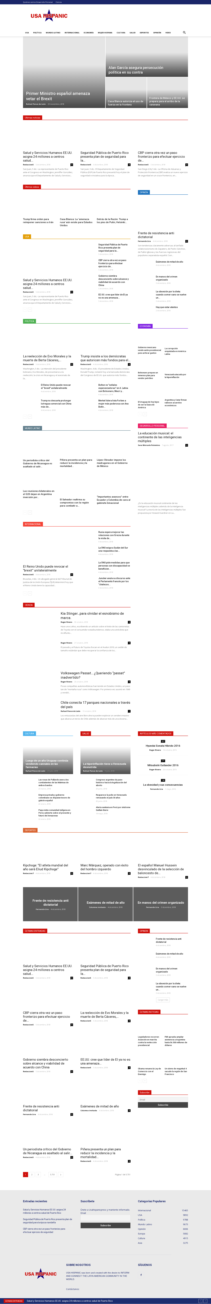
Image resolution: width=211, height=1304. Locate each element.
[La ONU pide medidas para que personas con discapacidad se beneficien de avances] (88, 566)
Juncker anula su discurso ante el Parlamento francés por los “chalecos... (114, 581)
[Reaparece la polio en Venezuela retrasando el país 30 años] (86, 798)
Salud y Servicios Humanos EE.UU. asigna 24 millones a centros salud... (47, 156)
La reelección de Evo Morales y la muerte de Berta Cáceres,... (47, 358)
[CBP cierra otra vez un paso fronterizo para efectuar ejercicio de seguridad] (163, 136)
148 (163, 780)
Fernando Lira (144, 241)
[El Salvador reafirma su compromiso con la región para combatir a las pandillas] (77, 484)
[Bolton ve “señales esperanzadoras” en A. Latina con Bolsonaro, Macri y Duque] (88, 388)
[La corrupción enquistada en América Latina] (176, 339)
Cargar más (163, 1000)
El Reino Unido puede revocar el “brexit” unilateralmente (45, 568)
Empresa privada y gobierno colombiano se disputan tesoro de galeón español (54, 798)
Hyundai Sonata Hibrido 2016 (163, 745)
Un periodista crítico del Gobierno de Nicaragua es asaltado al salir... (37, 463)
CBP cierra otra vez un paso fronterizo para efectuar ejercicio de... (161, 156)
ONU (114, 524)
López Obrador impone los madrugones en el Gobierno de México (112, 463)
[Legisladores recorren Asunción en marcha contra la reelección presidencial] (149, 1026)
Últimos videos (32, 187)
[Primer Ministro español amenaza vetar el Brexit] (64, 59)
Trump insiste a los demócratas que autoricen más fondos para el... (105, 358)
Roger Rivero (66, 622)
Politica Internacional (107, 321)
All (44, 237)
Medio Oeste (56, 237)
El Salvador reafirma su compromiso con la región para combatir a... (74, 502)
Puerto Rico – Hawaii (99, 237)
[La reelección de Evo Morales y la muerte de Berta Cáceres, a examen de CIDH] (48, 340)
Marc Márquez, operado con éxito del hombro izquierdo (104, 867)
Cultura (121, 32)
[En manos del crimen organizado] (145, 280)
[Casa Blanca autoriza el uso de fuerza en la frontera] (126, 91)
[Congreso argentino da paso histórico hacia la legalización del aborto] (86, 782)
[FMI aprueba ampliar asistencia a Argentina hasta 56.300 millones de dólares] (176, 1026)
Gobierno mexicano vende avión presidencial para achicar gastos (149, 350)
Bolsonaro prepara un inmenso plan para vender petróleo (148, 375)
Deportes (144, 32)
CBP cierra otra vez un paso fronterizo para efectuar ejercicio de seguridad (44, 1230)
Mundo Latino (53, 32)
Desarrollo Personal (44, 2)
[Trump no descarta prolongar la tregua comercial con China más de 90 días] (30, 404)
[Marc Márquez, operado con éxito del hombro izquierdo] (105, 849)
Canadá (79, 524)
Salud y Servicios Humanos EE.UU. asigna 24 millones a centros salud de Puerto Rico (70, 1301)
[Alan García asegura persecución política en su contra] (147, 56)
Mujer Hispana (105, 32)
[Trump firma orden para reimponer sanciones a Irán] (40, 205)
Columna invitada (97, 907)
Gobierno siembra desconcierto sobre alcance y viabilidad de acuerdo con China (45, 1063)
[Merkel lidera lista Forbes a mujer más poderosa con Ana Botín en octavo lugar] (88, 404)
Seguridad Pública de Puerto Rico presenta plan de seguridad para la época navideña (47, 1221)
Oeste (81, 237)
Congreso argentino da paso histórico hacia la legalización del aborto (111, 782)
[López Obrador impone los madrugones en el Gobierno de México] (114, 446)
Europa (91, 524)
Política (37, 32)
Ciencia (59, 2)
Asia (69, 524)
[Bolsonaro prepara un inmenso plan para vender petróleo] (149, 364)
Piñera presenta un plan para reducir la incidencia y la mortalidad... (76, 463)
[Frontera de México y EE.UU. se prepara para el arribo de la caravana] (167, 91)
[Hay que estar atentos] (143, 311)
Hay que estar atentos (167, 307)
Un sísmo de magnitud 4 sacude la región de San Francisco (176, 1071)
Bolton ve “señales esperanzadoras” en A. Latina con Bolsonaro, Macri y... (113, 388)
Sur (115, 237)
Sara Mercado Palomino (149, 445)
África (59, 524)
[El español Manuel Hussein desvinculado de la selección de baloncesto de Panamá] (163, 849)
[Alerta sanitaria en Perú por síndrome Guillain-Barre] (86, 810)
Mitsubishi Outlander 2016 (163, 765)
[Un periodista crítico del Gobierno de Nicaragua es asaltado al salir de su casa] (40, 446)
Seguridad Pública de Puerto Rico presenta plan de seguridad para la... (104, 156)
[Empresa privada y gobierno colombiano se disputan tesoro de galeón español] (29, 798)
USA (27, 32)
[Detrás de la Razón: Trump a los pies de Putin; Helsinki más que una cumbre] (114, 205)
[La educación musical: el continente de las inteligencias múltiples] (163, 474)
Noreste (70, 237)
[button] (184, 32)
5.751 (52, 1174)
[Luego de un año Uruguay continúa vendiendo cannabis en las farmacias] (48, 757)
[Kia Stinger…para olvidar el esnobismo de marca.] (40, 622)
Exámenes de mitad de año (169, 262)
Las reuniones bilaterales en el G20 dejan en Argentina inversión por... (38, 494)
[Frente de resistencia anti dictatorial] (163, 214)
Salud (132, 32)
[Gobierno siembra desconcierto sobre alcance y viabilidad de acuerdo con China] (88, 279)
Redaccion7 (28, 873)
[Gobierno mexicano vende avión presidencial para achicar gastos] (149, 339)
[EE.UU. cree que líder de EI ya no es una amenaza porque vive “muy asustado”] (88, 298)
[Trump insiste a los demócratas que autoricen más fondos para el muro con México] (105, 340)
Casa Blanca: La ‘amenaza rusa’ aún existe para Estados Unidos (76, 222)
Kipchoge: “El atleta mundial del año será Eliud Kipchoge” (45, 867)
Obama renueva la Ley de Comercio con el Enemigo (149, 1071)
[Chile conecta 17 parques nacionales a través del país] (40, 717)
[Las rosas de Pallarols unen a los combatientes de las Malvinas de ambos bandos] (29, 784)
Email (83, 1213)
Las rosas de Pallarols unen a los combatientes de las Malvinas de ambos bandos (53, 782)
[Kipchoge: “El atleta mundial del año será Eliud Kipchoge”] (48, 849)
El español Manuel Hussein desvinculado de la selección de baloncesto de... (161, 869)
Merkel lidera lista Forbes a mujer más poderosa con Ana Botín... (113, 403)
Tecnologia (111, 605)
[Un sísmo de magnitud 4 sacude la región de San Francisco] (176, 1058)
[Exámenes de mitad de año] (145, 265)
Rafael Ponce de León (36, 104)
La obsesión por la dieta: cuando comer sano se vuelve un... (171, 294)
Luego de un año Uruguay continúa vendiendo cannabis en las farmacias (47, 764)
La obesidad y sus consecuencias (163, 784)
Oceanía (103, 524)
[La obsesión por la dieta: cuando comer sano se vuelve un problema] (145, 294)
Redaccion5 (28, 164)
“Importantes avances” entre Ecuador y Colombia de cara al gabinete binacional (113, 499)
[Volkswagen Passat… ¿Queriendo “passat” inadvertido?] (38, 682)
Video (168, 32)
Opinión (157, 32)
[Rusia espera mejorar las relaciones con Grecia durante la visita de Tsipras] (88, 536)
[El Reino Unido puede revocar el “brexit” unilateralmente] (30, 388)
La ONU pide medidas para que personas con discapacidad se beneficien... (114, 565)
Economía (89, 32)
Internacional (72, 32)
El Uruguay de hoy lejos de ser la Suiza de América (148, 405)
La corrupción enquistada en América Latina (175, 351)
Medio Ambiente (94, 605)
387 (163, 741)
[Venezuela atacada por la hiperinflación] (176, 365)
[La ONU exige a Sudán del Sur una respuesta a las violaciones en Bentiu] (88, 551)
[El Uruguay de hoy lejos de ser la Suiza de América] (149, 391)
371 (163, 761)
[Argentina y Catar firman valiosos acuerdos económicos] (176, 390)
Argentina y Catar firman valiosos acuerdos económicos (176, 403)
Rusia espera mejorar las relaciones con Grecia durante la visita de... (113, 535)
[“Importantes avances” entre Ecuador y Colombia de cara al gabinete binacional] (114, 482)
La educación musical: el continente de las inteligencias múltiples (160, 437)
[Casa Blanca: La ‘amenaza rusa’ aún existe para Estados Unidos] (77, 205)
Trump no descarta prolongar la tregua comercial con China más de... (56, 403)
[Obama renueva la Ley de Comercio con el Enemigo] (149, 1058)
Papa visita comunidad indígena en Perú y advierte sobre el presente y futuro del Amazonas (54, 813)
